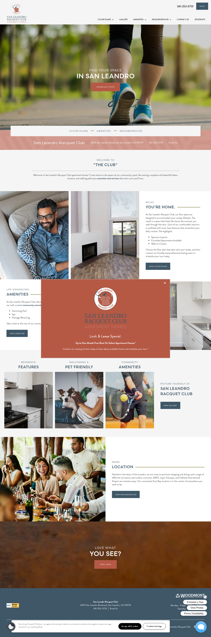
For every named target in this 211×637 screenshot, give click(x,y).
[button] (11, 626)
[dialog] (105, 318)
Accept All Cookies (129, 626)
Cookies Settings (154, 626)
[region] (90, 626)
